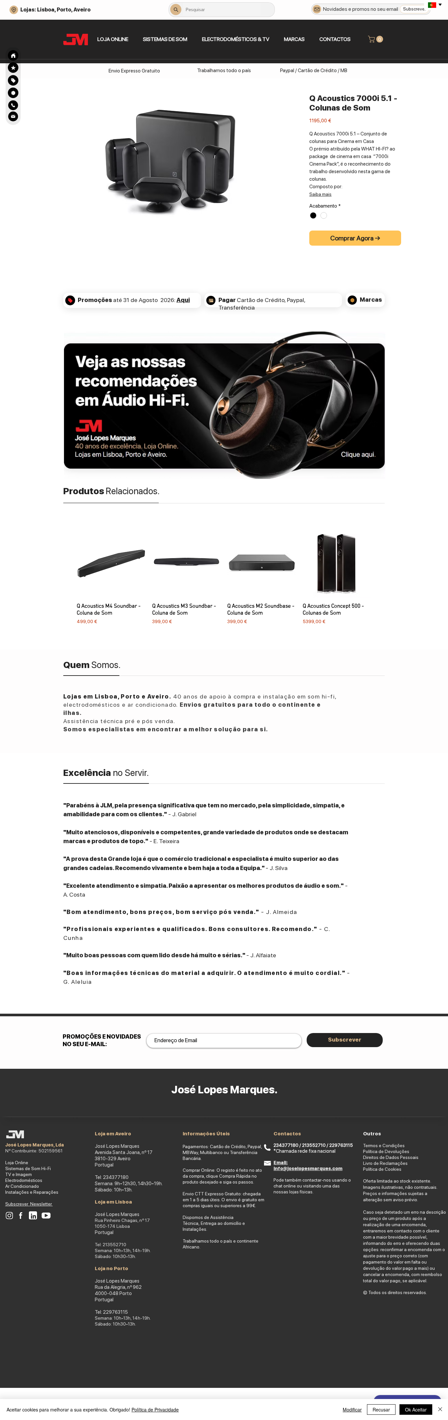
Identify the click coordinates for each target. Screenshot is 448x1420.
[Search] (13, 55)
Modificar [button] (352, 1409)
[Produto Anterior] (67, 580)
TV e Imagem (18, 1174)
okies (396, 1169)
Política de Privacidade (155, 1409)
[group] (224, 580)
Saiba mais (320, 194)
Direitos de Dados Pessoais (390, 1157)
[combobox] (221, 9)
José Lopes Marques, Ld (33, 1144)
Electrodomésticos (23, 1180)
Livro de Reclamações (385, 1163)
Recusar (381, 1409)
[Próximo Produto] (381, 580)
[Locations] (14, 10)
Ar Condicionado (22, 1186)
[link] (376, 39)
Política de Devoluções (386, 1151)
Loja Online (16, 1162)
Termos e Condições (384, 1145)
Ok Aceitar (416, 1409)
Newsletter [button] (41, 1204)
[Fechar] (440, 1409)
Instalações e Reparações (31, 1192)
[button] (164, 39)
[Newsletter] (317, 9)
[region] (13, 80)
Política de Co (377, 1169)
